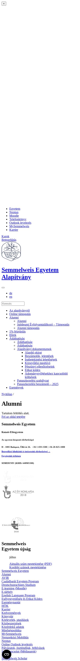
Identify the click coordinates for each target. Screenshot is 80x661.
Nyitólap (7, 394)
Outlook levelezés (20, 222)
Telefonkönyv (17, 219)
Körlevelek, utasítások (15, 619)
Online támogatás (20, 314)
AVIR (5, 577)
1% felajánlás (17, 331)
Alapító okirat (33, 352)
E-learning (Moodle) (14, 588)
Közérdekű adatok (13, 627)
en (10, 296)
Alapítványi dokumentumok (34, 349)
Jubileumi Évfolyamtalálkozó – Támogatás (43, 324)
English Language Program (18, 595)
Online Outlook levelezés (17, 644)
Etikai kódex (32, 370)
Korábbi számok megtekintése (27, 567)
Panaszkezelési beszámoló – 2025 (37, 384)
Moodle (14, 215)
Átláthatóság (17, 338)
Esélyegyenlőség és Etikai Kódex (22, 598)
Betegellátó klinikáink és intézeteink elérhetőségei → (26, 451)
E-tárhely (7, 591)
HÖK (5, 605)
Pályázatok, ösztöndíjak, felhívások (23, 648)
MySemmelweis (19, 226)
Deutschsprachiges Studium (19, 584)
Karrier (13, 229)
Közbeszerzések (11, 623)
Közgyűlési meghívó (37, 363)
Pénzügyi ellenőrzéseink (40, 366)
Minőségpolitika (11, 630)
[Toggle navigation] (3, 287)
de (10, 293)
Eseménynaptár (11, 602)
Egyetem (14, 208)
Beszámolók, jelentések (39, 356)
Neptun (13, 212)
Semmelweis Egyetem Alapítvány (30, 273)
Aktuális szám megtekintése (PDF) (30, 563)
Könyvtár (7, 616)
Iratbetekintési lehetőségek (41, 359)
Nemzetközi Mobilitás (15, 637)
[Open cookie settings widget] (6, 654)
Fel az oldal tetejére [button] (13, 416)
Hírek (12, 335)
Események (16, 387)
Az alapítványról (19, 310)
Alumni (14, 317)
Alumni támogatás (28, 328)
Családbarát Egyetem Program (20, 581)
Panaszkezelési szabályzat (33, 380)
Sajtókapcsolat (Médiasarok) (19, 651)
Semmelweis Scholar (14, 658)
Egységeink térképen (11, 456)
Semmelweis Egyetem (15, 570)
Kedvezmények (11, 612)
